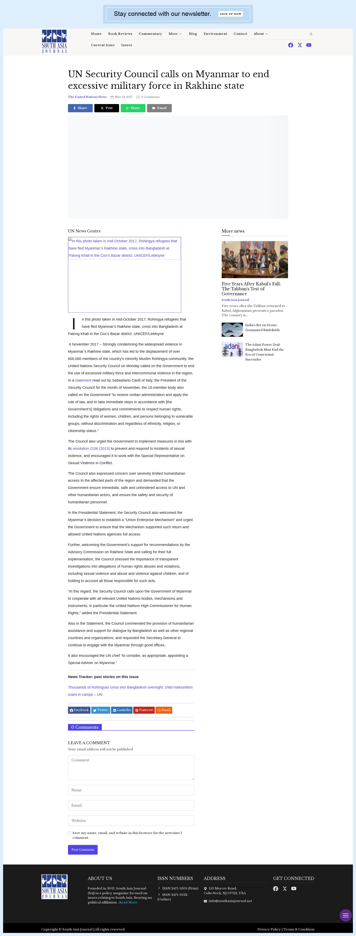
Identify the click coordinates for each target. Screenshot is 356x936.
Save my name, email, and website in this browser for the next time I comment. (127, 835)
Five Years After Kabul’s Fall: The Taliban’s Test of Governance (251, 288)
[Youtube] (308, 45)
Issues (126, 45)
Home (96, 34)
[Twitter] (300, 45)
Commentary (150, 34)
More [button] (173, 34)
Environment (215, 34)
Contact (240, 34)
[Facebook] (291, 45)
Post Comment (82, 850)
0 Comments (150, 97)
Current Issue (103, 45)
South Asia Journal (235, 300)
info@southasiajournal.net (230, 901)
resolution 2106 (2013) (91, 448)
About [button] (259, 34)
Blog (193, 34)
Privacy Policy (269, 929)
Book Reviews (120, 34)
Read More (128, 902)
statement (83, 380)
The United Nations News (87, 97)
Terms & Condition (299, 929)
